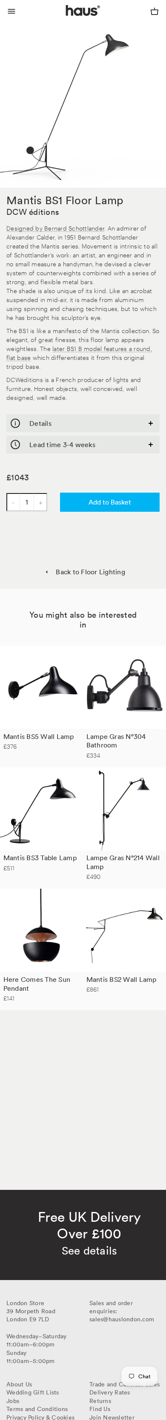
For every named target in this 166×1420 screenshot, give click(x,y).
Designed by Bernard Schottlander (55, 228)
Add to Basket (110, 502)
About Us (19, 1384)
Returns (100, 1401)
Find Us (99, 1409)
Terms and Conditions (37, 1409)
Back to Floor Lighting (90, 571)
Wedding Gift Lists (32, 1392)
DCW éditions (32, 212)
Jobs (12, 1401)
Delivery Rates (109, 1392)
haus (67, 20)
